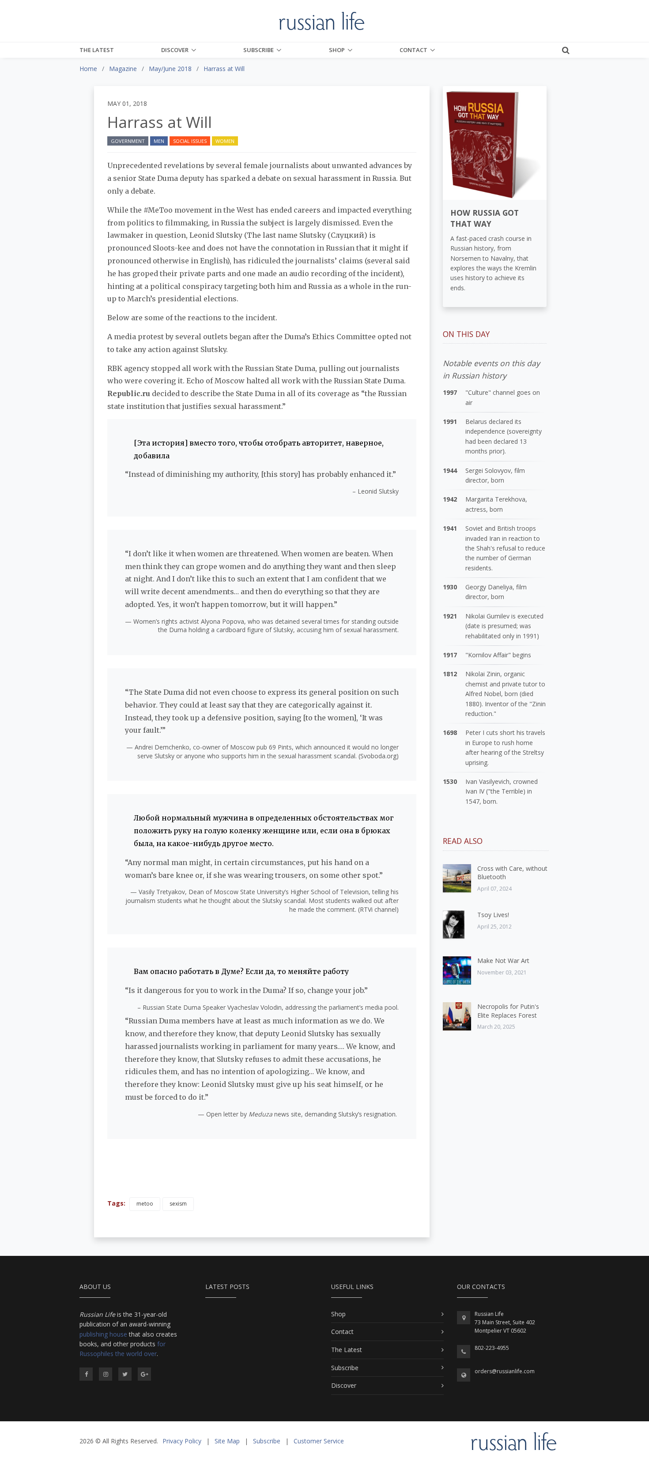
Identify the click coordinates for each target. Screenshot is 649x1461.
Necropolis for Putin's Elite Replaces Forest (508, 1010)
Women (224, 141)
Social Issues (190, 141)
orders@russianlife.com (505, 1371)
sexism (178, 1203)
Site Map (227, 1441)
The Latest (96, 50)
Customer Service (319, 1441)
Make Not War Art (503, 960)
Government (128, 141)
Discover (175, 50)
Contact (413, 50)
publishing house (103, 1334)
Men (159, 141)
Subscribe (258, 50)
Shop (337, 50)
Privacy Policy (181, 1441)
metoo (144, 1203)
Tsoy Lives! (493, 914)
